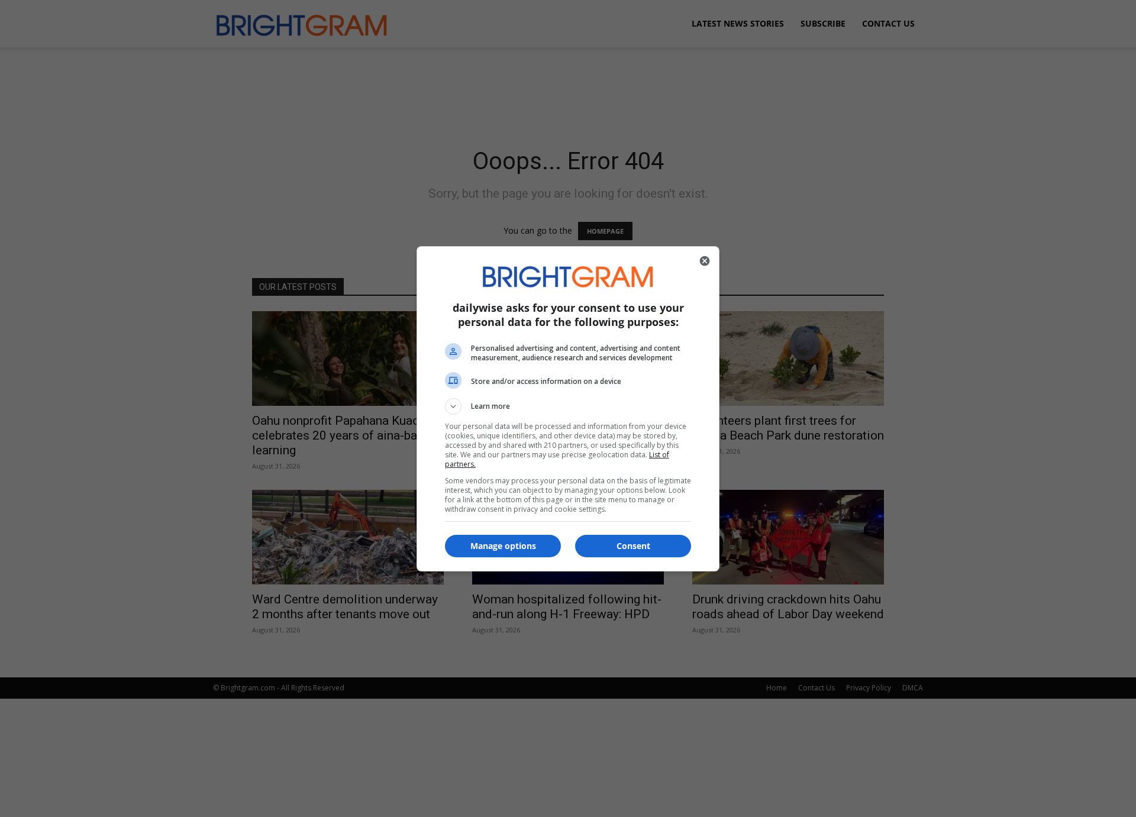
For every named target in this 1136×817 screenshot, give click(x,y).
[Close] (705, 261)
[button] (568, 406)
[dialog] (568, 408)
